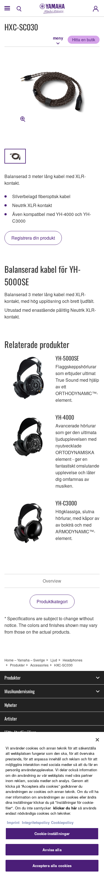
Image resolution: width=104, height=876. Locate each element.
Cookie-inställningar (52, 833)
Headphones (72, 660)
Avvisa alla (51, 849)
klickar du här (65, 808)
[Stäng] (97, 740)
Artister (10, 718)
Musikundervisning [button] (19, 691)
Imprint (13, 822)
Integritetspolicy (36, 822)
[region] (52, 804)
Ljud (53, 660)
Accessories (39, 665)
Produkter (17, 665)
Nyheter (10, 705)
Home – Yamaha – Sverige (24, 660)
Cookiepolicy (62, 822)
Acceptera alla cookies (52, 865)
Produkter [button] (12, 677)
